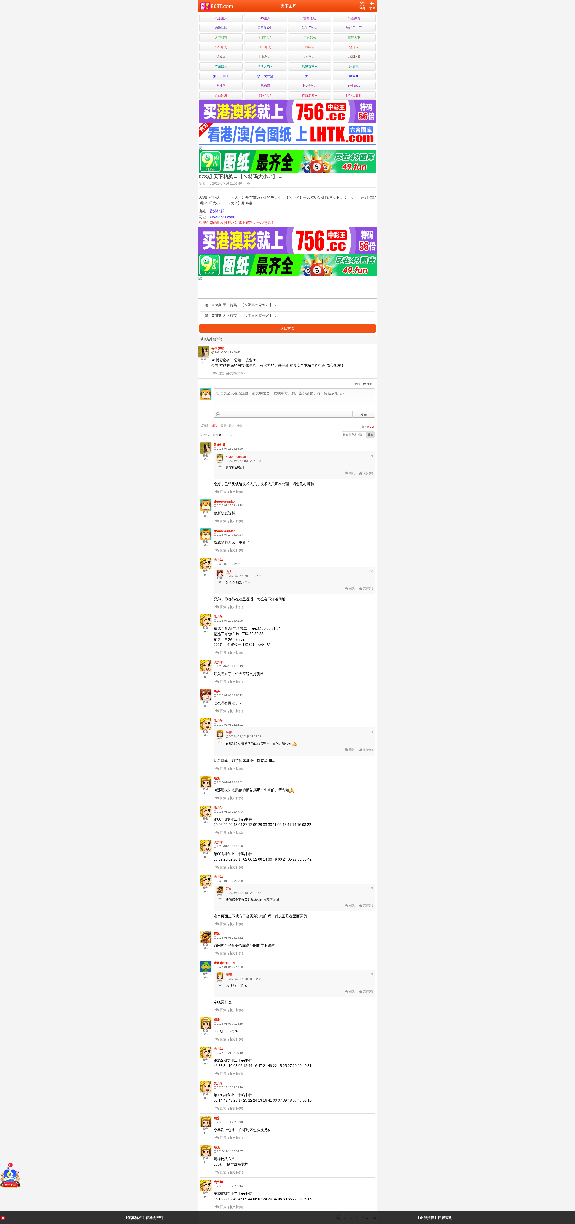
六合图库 (221, 18)
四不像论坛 (265, 28)
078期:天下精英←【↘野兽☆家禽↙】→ (244, 305)
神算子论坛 (310, 28)
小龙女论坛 (310, 86)
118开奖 (265, 47)
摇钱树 (221, 57)
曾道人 (354, 47)
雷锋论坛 (309, 18)
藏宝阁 (354, 76)
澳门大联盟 (265, 76)
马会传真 (354, 18)
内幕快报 (354, 57)
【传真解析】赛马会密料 (144, 1218)
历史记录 (309, 37)
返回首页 (287, 328)
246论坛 (310, 57)
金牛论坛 (354, 86)
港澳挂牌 (221, 28)
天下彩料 (221, 37)
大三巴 (309, 76)
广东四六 (221, 66)
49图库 (265, 18)
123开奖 (221, 47)
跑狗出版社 (354, 95)
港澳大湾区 (265, 66)
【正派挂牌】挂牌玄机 (434, 1218)
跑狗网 (265, 86)
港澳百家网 (310, 66)
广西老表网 (310, 95)
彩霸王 (354, 66)
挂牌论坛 (265, 37)
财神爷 (309, 47)
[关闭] (10, 1165)
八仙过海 (221, 95)
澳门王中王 (354, 28)
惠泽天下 (354, 37)
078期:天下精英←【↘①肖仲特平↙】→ (244, 315)
